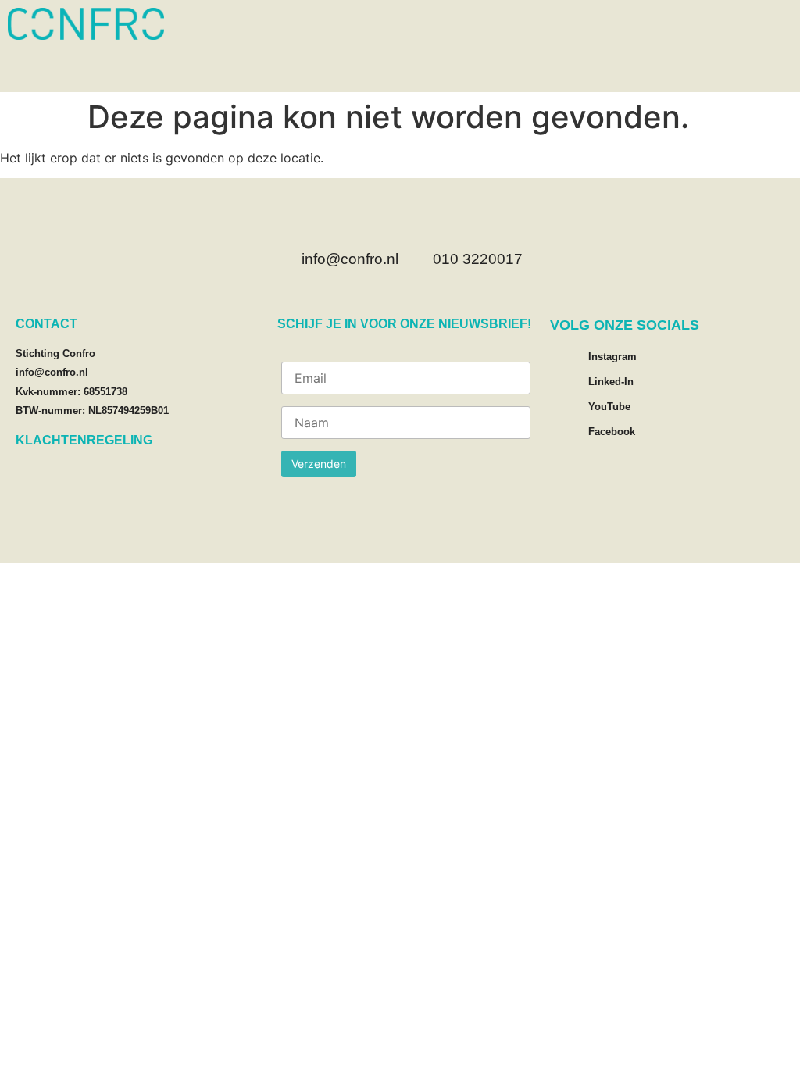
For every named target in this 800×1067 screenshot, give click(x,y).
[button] (780, 70)
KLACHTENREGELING (84, 440)
